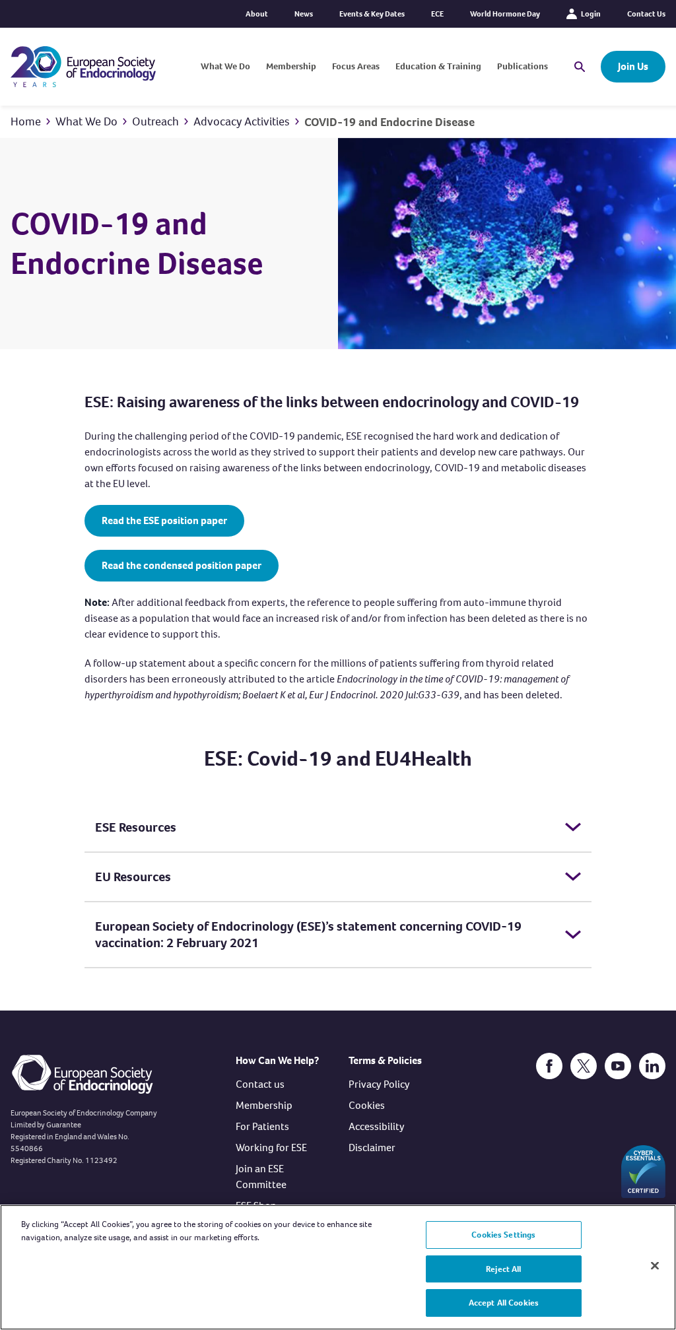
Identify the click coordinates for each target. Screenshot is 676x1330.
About (257, 14)
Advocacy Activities (241, 121)
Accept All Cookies (504, 1302)
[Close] (654, 1265)
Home (26, 121)
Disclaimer (372, 1147)
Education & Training (438, 66)
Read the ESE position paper (164, 520)
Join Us (633, 66)
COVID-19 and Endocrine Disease (389, 122)
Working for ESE (271, 1147)
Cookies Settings (503, 1234)
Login (591, 14)
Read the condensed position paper (181, 565)
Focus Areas (356, 66)
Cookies (367, 1105)
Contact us (260, 1084)
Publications (522, 66)
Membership (291, 66)
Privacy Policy (379, 1084)
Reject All (503, 1269)
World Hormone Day (505, 14)
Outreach (155, 121)
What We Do (225, 66)
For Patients (262, 1126)
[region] (338, 1267)
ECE (437, 14)
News (303, 14)
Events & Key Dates (372, 14)
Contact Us (646, 14)
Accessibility (377, 1126)
